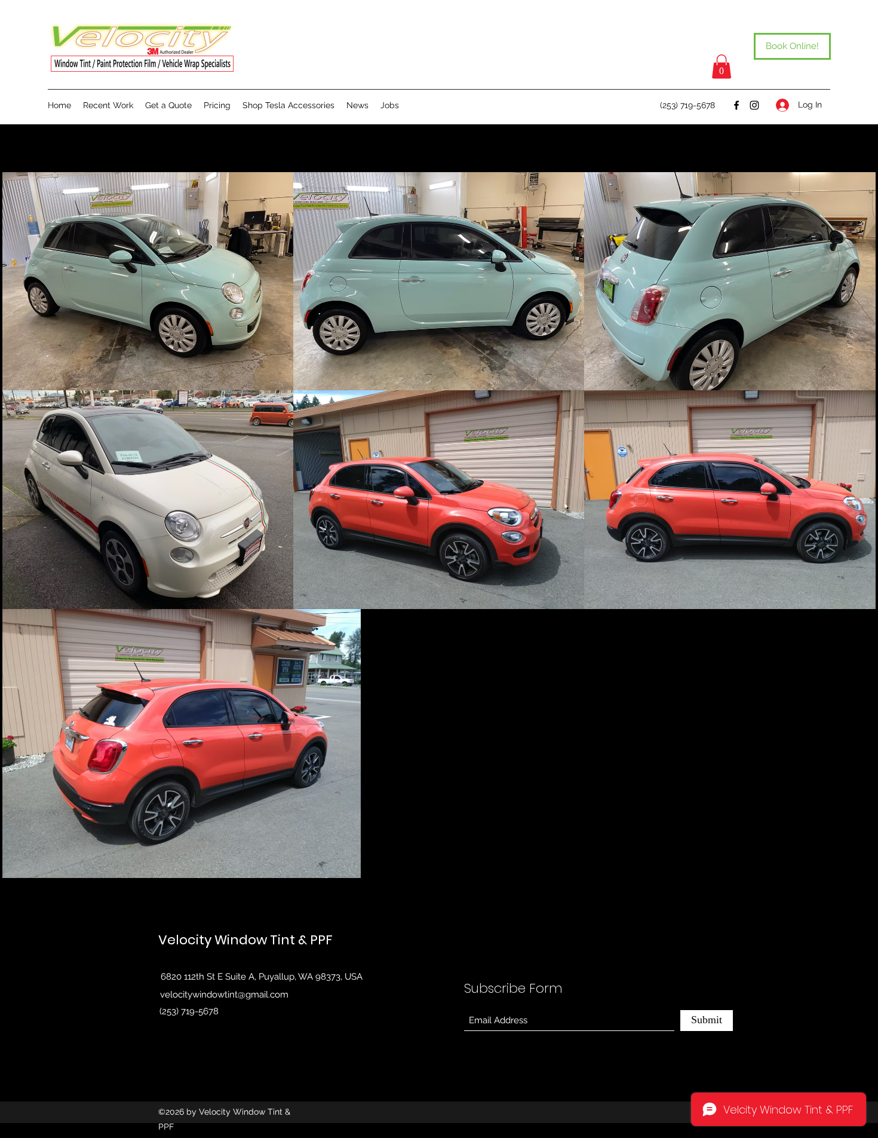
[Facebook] (736, 105)
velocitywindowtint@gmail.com (224, 994)
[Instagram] (754, 105)
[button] (721, 66)
